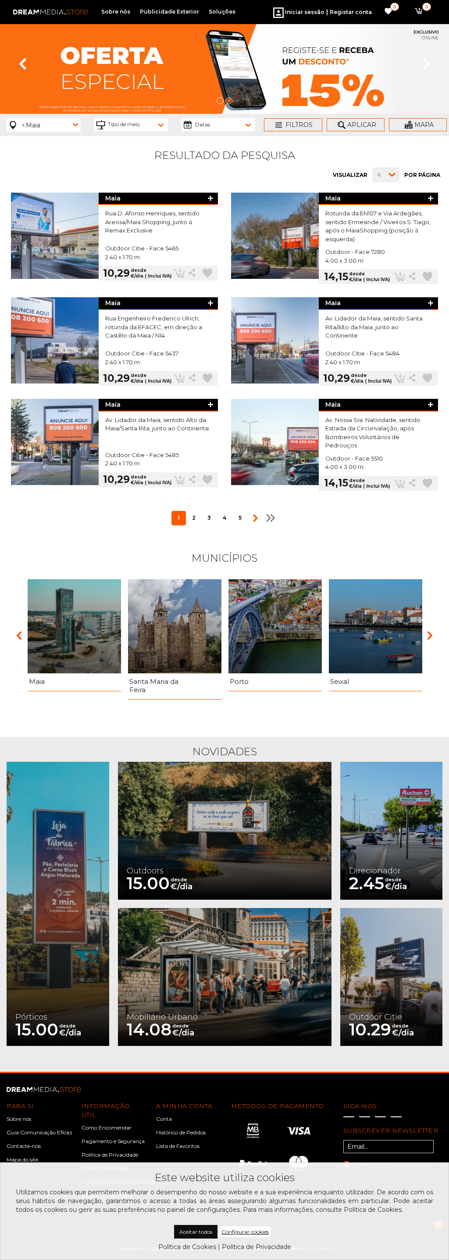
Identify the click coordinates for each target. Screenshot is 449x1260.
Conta (164, 1119)
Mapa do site (22, 1159)
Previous (23, 64)
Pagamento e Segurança (113, 1141)
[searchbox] (21, 134)
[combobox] (44, 125)
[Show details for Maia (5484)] (275, 341)
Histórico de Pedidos (181, 1132)
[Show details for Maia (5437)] (55, 341)
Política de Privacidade (110, 1154)
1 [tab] (220, 100)
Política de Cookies (187, 1247)
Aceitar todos (195, 1231)
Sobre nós (19, 1119)
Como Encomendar (107, 1127)
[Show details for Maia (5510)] (275, 445)
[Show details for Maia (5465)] (55, 237)
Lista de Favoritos (178, 1146)
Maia (113, 198)
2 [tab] (228, 100)
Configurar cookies (245, 1231)
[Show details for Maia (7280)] (275, 239)
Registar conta (351, 12)
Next (426, 64)
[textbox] (136, 124)
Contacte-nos (24, 1146)
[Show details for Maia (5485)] (55, 443)
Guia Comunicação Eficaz (39, 1132)
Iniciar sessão (304, 12)
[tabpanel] (224, 69)
